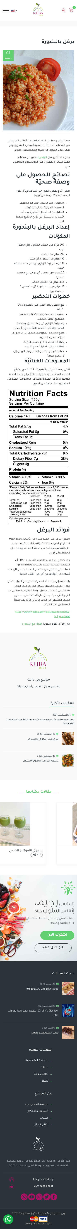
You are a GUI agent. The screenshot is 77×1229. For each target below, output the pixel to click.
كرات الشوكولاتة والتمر (45, 1033)
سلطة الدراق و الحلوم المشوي (40, 761)
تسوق (44, 1081)
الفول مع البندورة (32, 624)
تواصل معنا (41, 1074)
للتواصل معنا (53, 948)
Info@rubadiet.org (43, 1179)
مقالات (44, 1067)
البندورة (42, 157)
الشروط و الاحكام (37, 1111)
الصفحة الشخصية (36, 1060)
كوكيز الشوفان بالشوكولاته (42, 989)
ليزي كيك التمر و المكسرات (42, 739)
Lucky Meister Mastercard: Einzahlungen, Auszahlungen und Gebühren (40, 722)
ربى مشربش (57, 1213)
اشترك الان (57, 935)
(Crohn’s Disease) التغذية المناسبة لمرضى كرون (33, 1013)
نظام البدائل (41, 1125)
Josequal (30, 1224)
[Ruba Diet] (38, 10)
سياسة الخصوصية (36, 1104)
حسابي (44, 1118)
